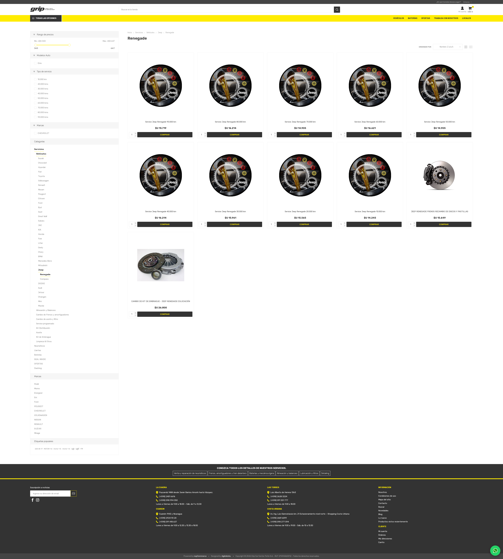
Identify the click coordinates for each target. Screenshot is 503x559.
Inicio (130, 32)
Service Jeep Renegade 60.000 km (369, 122)
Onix (40, 63)
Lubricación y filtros (309, 473)
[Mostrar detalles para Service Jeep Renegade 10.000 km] (370, 175)
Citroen (41, 198)
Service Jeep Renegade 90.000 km (160, 122)
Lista (471, 47)
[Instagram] (37, 500)
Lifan (40, 243)
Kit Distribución (43, 328)
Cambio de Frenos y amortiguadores (52, 315)
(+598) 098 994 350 (168, 500)
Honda (41, 234)
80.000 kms (43, 112)
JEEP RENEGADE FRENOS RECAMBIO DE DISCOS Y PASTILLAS (439, 211)
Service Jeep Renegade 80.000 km (230, 122)
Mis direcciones (385, 538)
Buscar (381, 507)
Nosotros (382, 492)
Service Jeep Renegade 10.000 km (370, 211)
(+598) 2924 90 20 (167, 518)
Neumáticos (39, 346)
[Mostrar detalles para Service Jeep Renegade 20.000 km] (300, 175)
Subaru (41, 221)
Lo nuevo (382, 518)
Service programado (45, 323)
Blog (380, 514)
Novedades (383, 510)
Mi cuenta (462, 12)
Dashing (38, 368)
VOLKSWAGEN (40, 415)
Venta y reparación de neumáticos (190, 473)
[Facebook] (33, 500)
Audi (40, 288)
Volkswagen (43, 181)
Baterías (38, 355)
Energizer (38, 393)
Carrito (381, 542)
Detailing (325, 473)
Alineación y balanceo (287, 473)
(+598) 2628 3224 (279, 496)
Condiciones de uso (387, 496)
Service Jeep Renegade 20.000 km (300, 211)
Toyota (41, 176)
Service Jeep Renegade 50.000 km (439, 122)
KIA (39, 230)
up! (77, 448)
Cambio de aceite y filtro (47, 319)
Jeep (40, 270)
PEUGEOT (38, 406)
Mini (40, 301)
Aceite (39, 332)
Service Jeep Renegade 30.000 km (230, 211)
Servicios (39, 149)
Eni (35, 397)
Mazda (41, 306)
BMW (40, 256)
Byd (40, 207)
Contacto (382, 503)
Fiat (40, 172)
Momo (37, 388)
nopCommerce (200, 556)
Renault (41, 185)
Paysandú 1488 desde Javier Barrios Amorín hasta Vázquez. (186, 492)
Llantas (37, 350)
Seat (40, 212)
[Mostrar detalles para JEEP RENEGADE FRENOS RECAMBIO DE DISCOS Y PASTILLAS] (440, 175)
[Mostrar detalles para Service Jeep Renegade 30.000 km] (230, 175)
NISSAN (37, 420)
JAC (40, 225)
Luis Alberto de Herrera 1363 (283, 492)
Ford (40, 203)
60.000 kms (43, 103)
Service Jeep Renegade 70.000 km (300, 122)
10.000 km (42, 79)
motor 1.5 (57, 449)
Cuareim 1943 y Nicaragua (170, 514)
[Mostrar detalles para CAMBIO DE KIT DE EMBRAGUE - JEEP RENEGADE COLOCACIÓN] (161, 265)
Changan (42, 297)
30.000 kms (43, 89)
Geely (40, 247)
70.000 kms (43, 107)
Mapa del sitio (384, 499)
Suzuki (41, 158)
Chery (40, 252)
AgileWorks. (226, 556)
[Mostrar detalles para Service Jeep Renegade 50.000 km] (440, 86)
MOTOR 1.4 (48, 449)
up (73, 448)
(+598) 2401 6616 (167, 496)
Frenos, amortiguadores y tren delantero (228, 473)
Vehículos (41, 154)
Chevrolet (42, 163)
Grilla (466, 47)
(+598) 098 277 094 (280, 522)
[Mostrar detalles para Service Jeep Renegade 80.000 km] (230, 86)
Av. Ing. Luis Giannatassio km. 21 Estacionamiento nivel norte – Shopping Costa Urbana (309, 514)
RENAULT (38, 424)
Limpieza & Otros (44, 341)
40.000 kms (43, 93)
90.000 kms (43, 117)
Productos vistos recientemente (393, 521)
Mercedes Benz (45, 261)
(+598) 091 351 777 (279, 500)
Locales (466, 18)
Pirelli (36, 384)
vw (81, 449)
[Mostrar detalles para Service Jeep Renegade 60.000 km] (370, 86)
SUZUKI (37, 428)
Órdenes (382, 535)
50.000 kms (43, 98)
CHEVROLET (43, 133)
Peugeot (42, 194)
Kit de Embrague (43, 337)
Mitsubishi (42, 265)
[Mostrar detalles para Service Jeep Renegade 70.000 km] (300, 86)
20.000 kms (43, 84)
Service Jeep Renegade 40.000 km (160, 211)
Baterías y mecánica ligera (261, 473)
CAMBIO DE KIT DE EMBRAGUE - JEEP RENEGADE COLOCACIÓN (160, 301)
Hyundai (41, 167)
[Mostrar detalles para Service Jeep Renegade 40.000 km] (161, 175)
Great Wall (42, 216)
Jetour (41, 292)
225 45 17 (39, 449)
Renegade (45, 274)
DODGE (41, 283)
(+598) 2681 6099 (279, 518)
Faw (40, 238)
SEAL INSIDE (40, 359)
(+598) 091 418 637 (168, 522)
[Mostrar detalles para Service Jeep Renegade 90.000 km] (161, 86)
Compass (44, 279)
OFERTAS (38, 364)
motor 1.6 (66, 449)
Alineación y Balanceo (46, 310)
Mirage (37, 433)
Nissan (41, 189)
